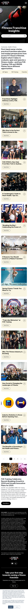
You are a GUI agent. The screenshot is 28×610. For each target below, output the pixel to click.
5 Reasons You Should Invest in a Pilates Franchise (12, 258)
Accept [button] (10, 607)
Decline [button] (17, 607)
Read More (6, 104)
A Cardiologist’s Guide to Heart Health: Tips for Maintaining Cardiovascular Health (12, 196)
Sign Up (14, 585)
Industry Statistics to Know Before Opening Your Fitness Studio (12, 416)
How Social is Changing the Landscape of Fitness (12, 384)
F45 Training (14, 72)
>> (25, 458)
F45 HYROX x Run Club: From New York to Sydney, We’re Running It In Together (12, 164)
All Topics (5, 72)
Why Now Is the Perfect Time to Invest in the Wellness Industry (11, 132)
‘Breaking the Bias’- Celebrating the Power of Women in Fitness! (11, 227)
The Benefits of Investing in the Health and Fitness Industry (12, 448)
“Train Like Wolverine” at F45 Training (11, 321)
